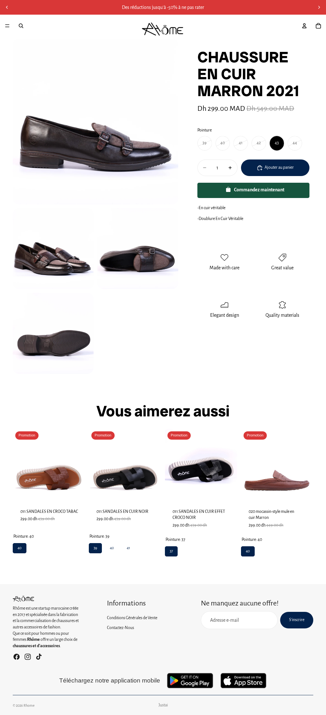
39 (95, 546)
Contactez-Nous (120, 628)
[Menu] (7, 25)
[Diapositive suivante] (319, 7)
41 (128, 546)
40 (20, 546)
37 (171, 549)
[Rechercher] (21, 26)
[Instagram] (28, 657)
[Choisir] (75, 491)
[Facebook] (16, 657)
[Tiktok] (39, 657)
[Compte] (304, 26)
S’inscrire (296, 620)
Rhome (29, 705)
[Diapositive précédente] (7, 7)
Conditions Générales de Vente (132, 618)
